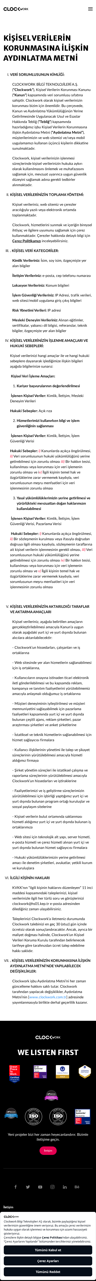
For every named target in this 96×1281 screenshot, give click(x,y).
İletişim (48, 1150)
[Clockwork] (17, 9)
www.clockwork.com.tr (47, 997)
